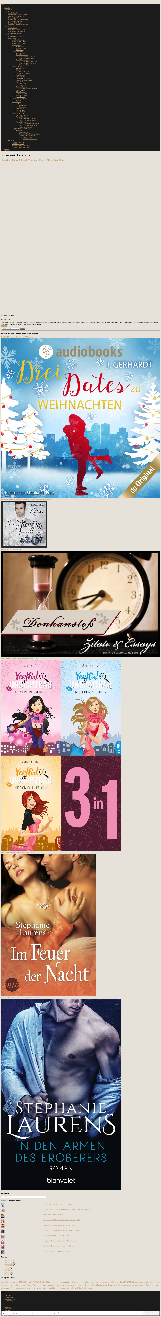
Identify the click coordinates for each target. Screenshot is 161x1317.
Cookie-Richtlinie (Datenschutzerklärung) (48, 1313)
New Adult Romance (22, 55)
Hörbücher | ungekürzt (18, 142)
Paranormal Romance (22, 93)
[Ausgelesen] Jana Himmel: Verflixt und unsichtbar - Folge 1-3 (61, 1220)
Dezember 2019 (9, 1264)
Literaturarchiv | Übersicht (16, 36)
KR (38, 1284)
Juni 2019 (7, 1269)
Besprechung (34, 1281)
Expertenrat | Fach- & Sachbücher (18, 19)
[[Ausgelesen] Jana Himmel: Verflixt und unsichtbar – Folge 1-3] (61, 850)
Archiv (6, 35)
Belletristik (21, 1281)
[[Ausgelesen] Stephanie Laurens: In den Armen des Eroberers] (61, 1189)
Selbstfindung (130, 1285)
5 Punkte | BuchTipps (18, 40)
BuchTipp (85, 1282)
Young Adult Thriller (25, 127)
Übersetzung (91, 1288)
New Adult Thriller (25, 65)
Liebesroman (77, 1285)
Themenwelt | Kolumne (15, 33)
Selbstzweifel (137, 1285)
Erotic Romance (20, 76)
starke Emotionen (148, 1285)
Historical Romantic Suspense (28, 88)
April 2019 (7, 1272)
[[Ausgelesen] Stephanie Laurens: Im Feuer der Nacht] (48, 995)
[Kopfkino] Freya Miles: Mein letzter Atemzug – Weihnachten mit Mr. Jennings (26, 499)
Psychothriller (20, 110)
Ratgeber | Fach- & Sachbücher (21, 129)
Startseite (7, 8)
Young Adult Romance (22, 117)
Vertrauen (43, 1288)
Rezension (112, 1285)
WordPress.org (8, 1301)
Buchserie (75, 1282)
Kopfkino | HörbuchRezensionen (18, 24)
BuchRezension (64, 1282)
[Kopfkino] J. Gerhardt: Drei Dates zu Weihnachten (17, 337)
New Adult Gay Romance (27, 58)
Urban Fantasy (20, 50)
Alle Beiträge (8, 9)
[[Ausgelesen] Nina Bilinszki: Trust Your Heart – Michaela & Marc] (80, 238)
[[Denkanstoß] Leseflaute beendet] (80, 656)
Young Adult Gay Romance (27, 120)
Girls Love (22, 85)
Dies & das (7, 26)
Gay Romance (20, 82)
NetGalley (103, 1285)
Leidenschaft (46, 1285)
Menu (2, 5)
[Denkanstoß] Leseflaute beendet (11, 549)
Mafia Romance (20, 90)
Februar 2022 (8, 1260)
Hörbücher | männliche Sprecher (21, 147)
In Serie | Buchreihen (14, 23)
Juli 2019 (7, 1267)
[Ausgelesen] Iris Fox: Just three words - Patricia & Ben (59, 1241)
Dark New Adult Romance (27, 56)
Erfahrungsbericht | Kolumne (16, 31)
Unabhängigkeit (5, 1288)
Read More (4, 326)
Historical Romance (21, 87)
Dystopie (18, 100)
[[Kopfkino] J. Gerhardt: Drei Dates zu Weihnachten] (80, 497)
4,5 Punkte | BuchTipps (19, 41)
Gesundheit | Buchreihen (26, 137)
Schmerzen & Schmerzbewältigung (29, 134)
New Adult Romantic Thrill (27, 63)
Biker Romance (20, 68)
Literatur (7, 11)
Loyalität (96, 1285)
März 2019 (7, 1274)
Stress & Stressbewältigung (27, 135)
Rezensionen (12, 38)
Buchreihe (52, 1282)
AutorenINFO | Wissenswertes (17, 16)
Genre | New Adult (17, 51)
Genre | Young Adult (18, 113)
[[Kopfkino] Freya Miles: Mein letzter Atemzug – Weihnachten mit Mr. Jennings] (24, 547)
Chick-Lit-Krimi (24, 71)
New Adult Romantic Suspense (28, 61)
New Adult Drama (21, 53)
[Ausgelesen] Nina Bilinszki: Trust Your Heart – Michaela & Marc (32, 160)
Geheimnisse (23, 1285)
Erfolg (136, 1282)
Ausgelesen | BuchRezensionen (17, 14)
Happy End (31, 1285)
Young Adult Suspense (22, 122)
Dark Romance (20, 75)
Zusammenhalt (66, 1288)
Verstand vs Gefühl (32, 1288)
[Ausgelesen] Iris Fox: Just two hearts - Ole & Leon (58, 1246)
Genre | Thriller (16, 102)
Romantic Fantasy (21, 48)
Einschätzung (127, 1281)
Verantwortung (16, 1288)
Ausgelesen (10, 1282)
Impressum (7, 150)
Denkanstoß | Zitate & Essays (17, 29)
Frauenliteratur (4, 1285)
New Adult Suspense (22, 60)
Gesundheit (19, 130)
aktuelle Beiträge (13, 13)
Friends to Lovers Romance (24, 80)
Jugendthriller (20, 108)
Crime (17, 103)
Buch (44, 1281)
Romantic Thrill (20, 112)
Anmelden (7, 1295)
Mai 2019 (7, 1270)
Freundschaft (13, 1285)
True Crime (22, 107)
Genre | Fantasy (16, 45)
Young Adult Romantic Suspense (29, 123)
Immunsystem (23, 132)
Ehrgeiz (117, 1282)
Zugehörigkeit (54, 1288)
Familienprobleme (154, 1282)
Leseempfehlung (59, 1285)
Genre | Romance (17, 66)
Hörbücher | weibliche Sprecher (21, 145)
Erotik (140, 1282)
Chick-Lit (18, 70)
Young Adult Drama (22, 115)
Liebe (70, 1285)
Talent (156, 1285)
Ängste (84, 1287)
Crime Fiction (23, 105)
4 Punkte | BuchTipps (18, 43)
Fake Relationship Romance (24, 78)
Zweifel (77, 1288)
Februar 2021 (8, 1262)
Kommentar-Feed (9, 1299)
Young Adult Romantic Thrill (28, 125)
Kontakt (6, 149)
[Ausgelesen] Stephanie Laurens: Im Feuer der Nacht (17, 852)
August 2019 (8, 1265)
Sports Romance (20, 97)
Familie (146, 1282)
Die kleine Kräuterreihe (30, 139)
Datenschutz (8, 1309)
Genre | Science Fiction (19, 98)
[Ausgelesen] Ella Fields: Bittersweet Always (56, 1251)
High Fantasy (20, 46)
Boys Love (22, 83)
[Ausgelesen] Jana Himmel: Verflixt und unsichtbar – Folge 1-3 (20, 658)
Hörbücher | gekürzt (18, 144)
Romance (122, 1285)
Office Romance (20, 92)
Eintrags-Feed (8, 1297)
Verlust (23, 1288)
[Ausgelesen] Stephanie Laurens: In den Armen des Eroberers (20, 998)
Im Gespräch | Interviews (15, 21)
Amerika (3, 1282)
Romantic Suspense (21, 95)
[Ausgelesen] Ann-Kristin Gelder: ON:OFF (56, 1235)
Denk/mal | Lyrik (13, 18)
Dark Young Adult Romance (27, 118)
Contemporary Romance (23, 73)
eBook (111, 1281)
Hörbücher (11, 140)
